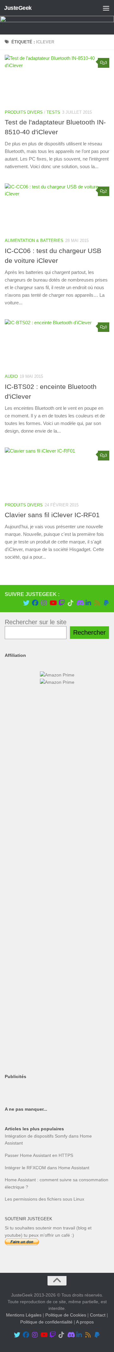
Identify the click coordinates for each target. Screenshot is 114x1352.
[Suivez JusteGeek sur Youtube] (53, 603)
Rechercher (89, 632)
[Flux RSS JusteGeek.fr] (97, 603)
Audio (11, 376)
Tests (53, 112)
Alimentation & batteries (34, 240)
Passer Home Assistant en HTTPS (39, 1155)
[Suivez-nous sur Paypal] (106, 603)
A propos (85, 1321)
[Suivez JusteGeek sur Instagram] (44, 603)
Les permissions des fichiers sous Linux (44, 1199)
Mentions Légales (23, 1314)
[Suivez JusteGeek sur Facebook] (35, 603)
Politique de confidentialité (46, 1321)
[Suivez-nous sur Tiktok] (70, 603)
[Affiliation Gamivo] (57, 1010)
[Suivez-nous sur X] (26, 603)
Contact (97, 1314)
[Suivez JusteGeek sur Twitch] (62, 603)
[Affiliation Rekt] (57, 1056)
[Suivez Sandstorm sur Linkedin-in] (88, 603)
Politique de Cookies (65, 1314)
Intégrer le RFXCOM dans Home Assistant (47, 1167)
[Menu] (106, 8)
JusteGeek (18, 8)
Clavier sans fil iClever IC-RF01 (52, 514)
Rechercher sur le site (35, 622)
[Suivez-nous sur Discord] (79, 603)
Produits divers (24, 112)
